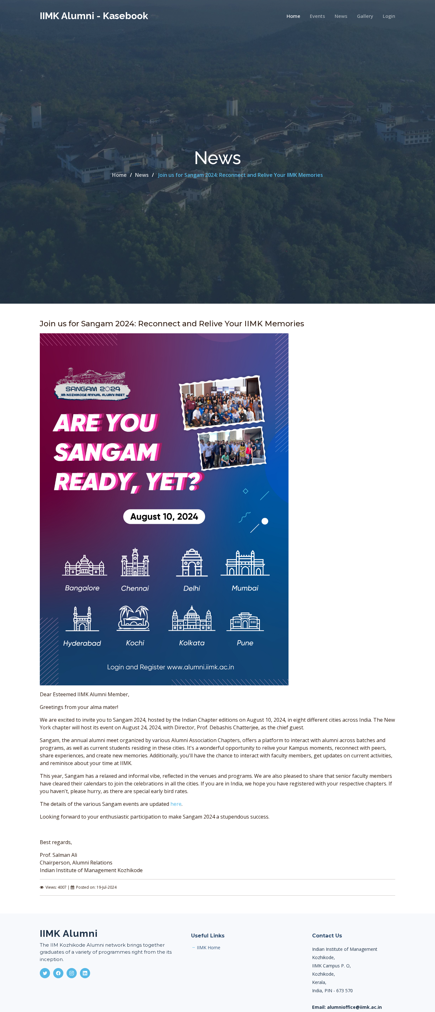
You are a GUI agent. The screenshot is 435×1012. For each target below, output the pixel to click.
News (341, 16)
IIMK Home (208, 947)
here (176, 803)
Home (293, 16)
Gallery (365, 16)
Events (317, 16)
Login (389, 16)
